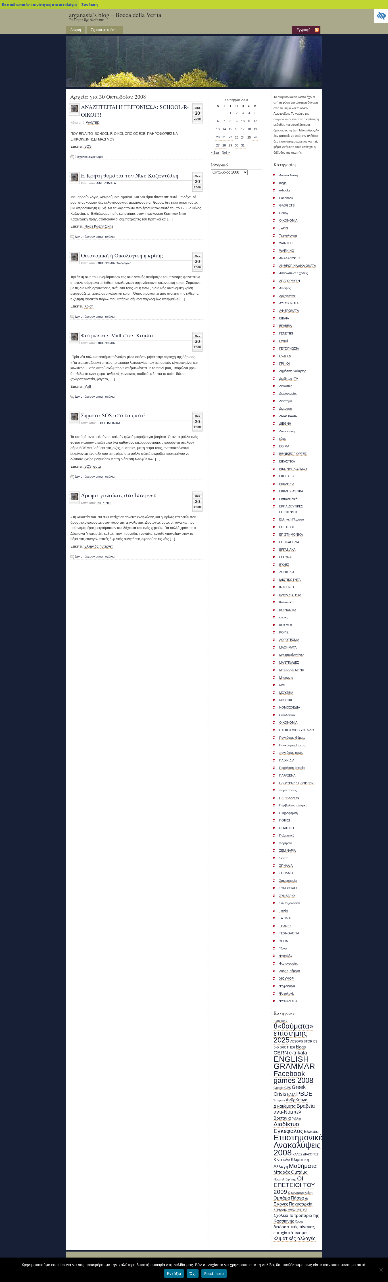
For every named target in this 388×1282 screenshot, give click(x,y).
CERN (281, 1053)
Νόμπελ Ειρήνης (285, 1179)
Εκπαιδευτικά (288, 499)
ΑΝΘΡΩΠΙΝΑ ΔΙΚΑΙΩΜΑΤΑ (297, 265)
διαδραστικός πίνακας (294, 1227)
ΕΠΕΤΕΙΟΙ (286, 527)
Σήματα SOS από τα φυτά (113, 415)
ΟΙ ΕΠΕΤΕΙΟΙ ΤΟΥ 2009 (294, 1185)
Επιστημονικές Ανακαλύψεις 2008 (300, 1145)
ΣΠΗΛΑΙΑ (286, 865)
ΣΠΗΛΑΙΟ (286, 873)
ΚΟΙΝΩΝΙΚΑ (287, 610)
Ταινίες (283, 911)
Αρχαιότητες (287, 296)
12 (255, 121)
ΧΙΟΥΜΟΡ (286, 978)
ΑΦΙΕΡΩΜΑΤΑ (106, 183)
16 (236, 129)
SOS (87, 146)
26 (255, 137)
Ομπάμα (282, 1198)
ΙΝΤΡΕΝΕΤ (104, 503)
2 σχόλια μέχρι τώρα (89, 156)
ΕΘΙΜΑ (284, 446)
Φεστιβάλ (285, 955)
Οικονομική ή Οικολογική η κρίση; (122, 255)
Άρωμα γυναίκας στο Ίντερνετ (118, 495)
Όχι (192, 1273)
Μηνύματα (286, 677)
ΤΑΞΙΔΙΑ (285, 918)
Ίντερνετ (106, 546)
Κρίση (88, 306)
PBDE (304, 1093)
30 (236, 145)
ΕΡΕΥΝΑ (285, 557)
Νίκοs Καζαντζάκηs (98, 226)
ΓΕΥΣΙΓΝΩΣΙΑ (289, 348)
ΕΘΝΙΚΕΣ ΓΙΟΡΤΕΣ (293, 453)
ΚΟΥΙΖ (284, 632)
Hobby (283, 213)
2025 (281, 1040)
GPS (287, 1087)
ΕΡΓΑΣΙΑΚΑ (287, 549)
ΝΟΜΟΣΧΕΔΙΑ (289, 707)
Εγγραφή (303, 30)
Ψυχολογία (286, 993)
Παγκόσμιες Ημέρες (292, 745)
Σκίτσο (283, 858)
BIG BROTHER (284, 1047)
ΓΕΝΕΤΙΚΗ (286, 333)
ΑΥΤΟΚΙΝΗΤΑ (289, 303)
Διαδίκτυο (286, 1124)
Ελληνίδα (91, 546)
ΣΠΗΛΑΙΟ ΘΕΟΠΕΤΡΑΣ (290, 1209)
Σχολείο (281, 1215)
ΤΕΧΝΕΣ (285, 926)
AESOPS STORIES (303, 1041)
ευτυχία (280, 1233)
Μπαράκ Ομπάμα (291, 1172)
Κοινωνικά (286, 602)
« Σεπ (215, 152)
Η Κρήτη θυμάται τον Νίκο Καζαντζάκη (129, 175)
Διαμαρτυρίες (288, 393)
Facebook (286, 198)
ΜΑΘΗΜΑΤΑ (288, 647)
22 (230, 137)
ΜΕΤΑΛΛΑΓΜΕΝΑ (291, 670)
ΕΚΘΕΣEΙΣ (287, 476)
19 (255, 129)
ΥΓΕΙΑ (283, 941)
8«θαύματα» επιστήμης (293, 1029)
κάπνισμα (297, 1233)
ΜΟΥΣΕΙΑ (286, 692)
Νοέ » (226, 152)
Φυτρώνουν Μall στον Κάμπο (117, 335)
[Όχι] (381, 1270)
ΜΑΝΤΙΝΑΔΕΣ (289, 662)
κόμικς (283, 617)
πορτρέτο (285, 843)
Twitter (283, 228)
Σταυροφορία (288, 880)
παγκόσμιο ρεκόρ (291, 752)
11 (249, 121)
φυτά (97, 466)
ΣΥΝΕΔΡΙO (287, 895)
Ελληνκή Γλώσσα (291, 519)
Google (278, 1087)
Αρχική (75, 30)
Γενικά (283, 340)
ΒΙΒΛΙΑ (284, 318)
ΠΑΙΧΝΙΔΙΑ (286, 760)
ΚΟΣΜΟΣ (286, 625)
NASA (291, 1094)
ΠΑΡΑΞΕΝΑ (287, 775)
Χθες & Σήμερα (289, 971)
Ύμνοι (283, 948)
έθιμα (282, 438)
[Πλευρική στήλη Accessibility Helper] (381, 16)
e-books (285, 190)
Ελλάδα (311, 1131)
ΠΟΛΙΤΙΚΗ (286, 828)
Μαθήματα (303, 1166)
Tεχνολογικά (288, 235)
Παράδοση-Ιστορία (291, 767)
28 (224, 145)
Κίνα (278, 1159)
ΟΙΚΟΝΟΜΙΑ (288, 722)
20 (218, 137)
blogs (283, 183)
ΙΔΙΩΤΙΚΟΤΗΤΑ (290, 579)
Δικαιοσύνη (287, 431)
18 (249, 129)
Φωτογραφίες (288, 963)
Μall (87, 387)
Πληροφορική (288, 813)
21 (224, 137)
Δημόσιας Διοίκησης (292, 371)
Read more (214, 1273)
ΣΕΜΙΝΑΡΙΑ (287, 850)
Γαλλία (296, 1118)
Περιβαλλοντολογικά (293, 805)
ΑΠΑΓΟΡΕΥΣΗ (289, 280)
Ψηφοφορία (287, 986)
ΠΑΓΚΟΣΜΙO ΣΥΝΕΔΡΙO (296, 730)
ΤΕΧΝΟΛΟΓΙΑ (289, 933)
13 (218, 129)
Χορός (299, 1221)
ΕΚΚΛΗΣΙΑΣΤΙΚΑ (291, 491)
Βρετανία (282, 1118)
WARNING (286, 250)
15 (230, 129)
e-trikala (298, 1053)
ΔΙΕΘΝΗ (285, 423)
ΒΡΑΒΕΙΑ (285, 325)
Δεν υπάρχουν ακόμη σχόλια (94, 236)
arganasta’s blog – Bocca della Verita (115, 15)
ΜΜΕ (282, 685)
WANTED (92, 122)
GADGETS (287, 205)
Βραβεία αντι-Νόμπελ (294, 1109)
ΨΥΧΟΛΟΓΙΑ (288, 1001)
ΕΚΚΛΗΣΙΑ (286, 484)
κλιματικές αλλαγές (295, 1238)
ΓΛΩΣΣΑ (285, 356)
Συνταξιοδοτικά (289, 903)
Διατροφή (285, 408)
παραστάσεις (288, 790)
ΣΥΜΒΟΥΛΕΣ (288, 888)
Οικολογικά (123, 263)
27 (218, 145)
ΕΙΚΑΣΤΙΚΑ (287, 461)
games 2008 (293, 1080)
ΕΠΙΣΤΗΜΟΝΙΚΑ (108, 423)
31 (243, 145)
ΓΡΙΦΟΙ (284, 363)
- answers (280, 1020)
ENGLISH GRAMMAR (294, 1063)
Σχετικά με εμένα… (105, 30)
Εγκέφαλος (288, 1131)
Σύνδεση (89, 4)
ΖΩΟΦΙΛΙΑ (286, 572)
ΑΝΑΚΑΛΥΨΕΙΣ (290, 258)
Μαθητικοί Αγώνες (291, 655)
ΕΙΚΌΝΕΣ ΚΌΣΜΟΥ (293, 468)
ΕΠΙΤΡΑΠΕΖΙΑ (289, 542)
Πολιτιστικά (286, 835)
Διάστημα (285, 401)
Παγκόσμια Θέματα (292, 737)
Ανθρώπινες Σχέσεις (293, 273)
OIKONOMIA (106, 263)
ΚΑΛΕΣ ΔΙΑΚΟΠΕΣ (306, 1154)
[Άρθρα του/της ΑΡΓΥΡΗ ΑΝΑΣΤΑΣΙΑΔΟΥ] (74, 111)
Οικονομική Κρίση (300, 1192)
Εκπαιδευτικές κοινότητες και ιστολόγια (39, 4)
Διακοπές (285, 386)
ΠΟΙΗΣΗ (285, 820)
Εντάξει (174, 1273)
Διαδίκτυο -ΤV (288, 378)
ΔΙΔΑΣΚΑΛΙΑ (288, 416)
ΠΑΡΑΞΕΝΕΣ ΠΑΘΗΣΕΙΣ (296, 783)
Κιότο (286, 1160)
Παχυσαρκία (300, 1204)
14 (224, 129)
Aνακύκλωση (288, 175)
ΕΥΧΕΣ (284, 564)
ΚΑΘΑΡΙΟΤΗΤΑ (290, 594)
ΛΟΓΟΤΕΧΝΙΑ (289, 639)
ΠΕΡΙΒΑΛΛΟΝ (289, 798)
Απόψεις (285, 288)
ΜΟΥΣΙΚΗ (286, 700)
